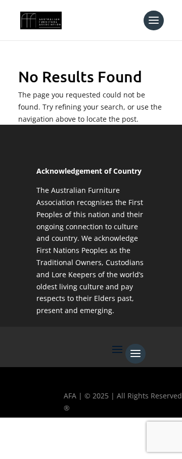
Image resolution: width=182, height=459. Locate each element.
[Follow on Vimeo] (130, 441)
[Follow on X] (42, 441)
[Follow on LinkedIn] (100, 441)
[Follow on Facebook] (12, 441)
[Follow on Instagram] (71, 441)
